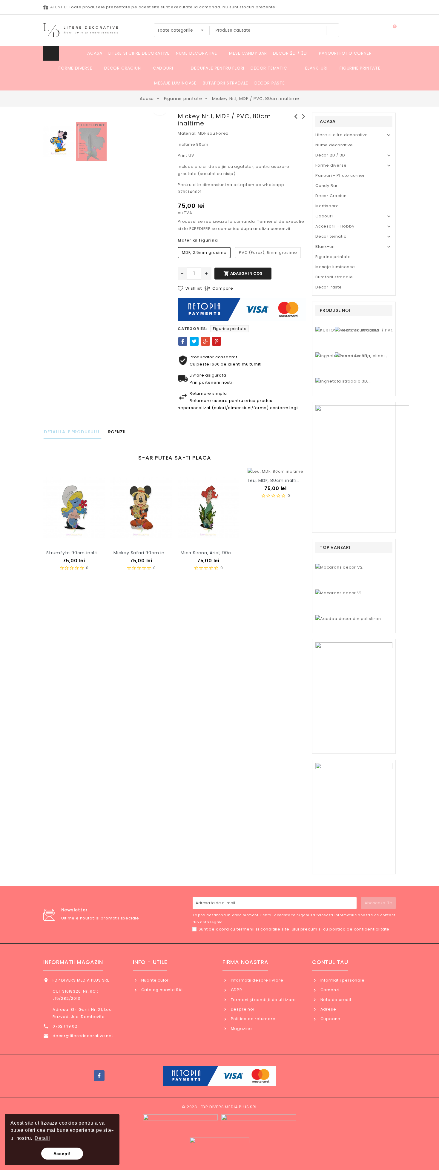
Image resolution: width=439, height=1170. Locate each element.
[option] (107, 116)
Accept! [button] (62, 1153)
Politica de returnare (252, 1019)
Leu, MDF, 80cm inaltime (276, 480)
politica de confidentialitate (359, 929)
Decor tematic (330, 236)
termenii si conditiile (258, 929)
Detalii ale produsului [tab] (72, 432)
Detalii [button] (42, 1138)
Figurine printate (229, 328)
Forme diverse (330, 165)
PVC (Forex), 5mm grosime (268, 252)
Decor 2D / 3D (330, 155)
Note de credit (335, 999)
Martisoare (327, 206)
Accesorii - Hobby (334, 226)
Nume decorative (334, 145)
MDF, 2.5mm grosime (204, 252)
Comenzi (329, 990)
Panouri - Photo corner (340, 175)
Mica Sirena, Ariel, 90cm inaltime (218, 553)
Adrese (327, 1009)
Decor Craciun (330, 196)
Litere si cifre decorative (341, 135)
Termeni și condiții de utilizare (263, 999)
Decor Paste (328, 287)
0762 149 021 (66, 1026)
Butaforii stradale (334, 277)
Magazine (241, 1028)
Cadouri (324, 216)
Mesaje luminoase (335, 267)
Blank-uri (325, 246)
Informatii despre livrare (256, 980)
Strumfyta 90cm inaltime (75, 553)
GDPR (236, 990)
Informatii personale (342, 980)
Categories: (192, 328)
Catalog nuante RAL (161, 990)
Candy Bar (326, 185)
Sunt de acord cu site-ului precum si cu (294, 929)
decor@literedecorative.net (83, 1036)
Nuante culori (155, 980)
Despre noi (242, 1009)
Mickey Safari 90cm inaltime (146, 553)
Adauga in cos (243, 274)
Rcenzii (117, 432)
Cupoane (329, 1019)
